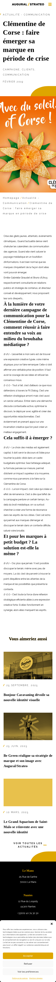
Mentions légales (36, 978)
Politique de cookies (20, 978)
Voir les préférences (28, 971)
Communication (16, 74)
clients (28, 69)
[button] (51, 923)
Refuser (28, 964)
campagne (11, 69)
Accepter (28, 956)
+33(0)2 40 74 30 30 (28, 913)
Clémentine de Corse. (15, 483)
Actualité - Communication (26, 14)
